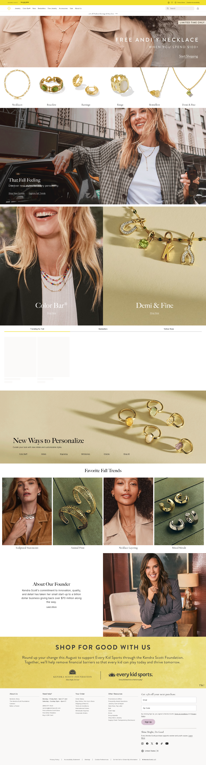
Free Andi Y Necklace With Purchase (101, 14)
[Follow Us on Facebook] (147, 744)
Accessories (63, 8)
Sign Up (148, 722)
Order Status (80, 699)
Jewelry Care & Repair (116, 703)
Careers (12, 703)
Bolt (109, 708)
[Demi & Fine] (154, 266)
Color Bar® (26, 8)
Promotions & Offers (115, 699)
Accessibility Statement (72, 759)
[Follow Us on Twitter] (152, 744)
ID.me (110, 713)
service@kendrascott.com (52, 708)
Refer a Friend (14, 706)
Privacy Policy (54, 759)
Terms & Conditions (82, 706)
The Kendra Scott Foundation (19, 701)
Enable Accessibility (193, 2)
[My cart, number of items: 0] (198, 8)
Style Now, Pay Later (115, 706)
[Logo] (9, 8)
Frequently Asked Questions (117, 701)
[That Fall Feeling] (103, 156)
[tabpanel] (103, 359)
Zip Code (146, 708)
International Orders (82, 708)
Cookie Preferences (101, 759)
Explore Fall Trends (37, 193)
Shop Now (51, 313)
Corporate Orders (82, 713)
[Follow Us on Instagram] (142, 744)
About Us (78, 8)
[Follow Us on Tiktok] (162, 744)
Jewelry (17, 8)
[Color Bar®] (51, 266)
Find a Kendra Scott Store (51, 710)
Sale (71, 8)
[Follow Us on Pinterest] (157, 744)
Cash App (111, 711)
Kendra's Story (14, 699)
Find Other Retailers (49, 713)
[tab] (37, 328)
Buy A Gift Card (48, 715)
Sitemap (87, 759)
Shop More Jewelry (115, 718)
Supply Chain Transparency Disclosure (121, 720)
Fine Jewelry (52, 8)
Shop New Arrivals (17, 193)
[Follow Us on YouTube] (166, 744)
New (34, 8)
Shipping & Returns (82, 703)
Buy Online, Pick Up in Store (85, 701)
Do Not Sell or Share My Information (125, 759)
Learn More (51, 607)
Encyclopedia (113, 715)
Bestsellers (42, 8)
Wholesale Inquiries (82, 711)
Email (145, 700)
